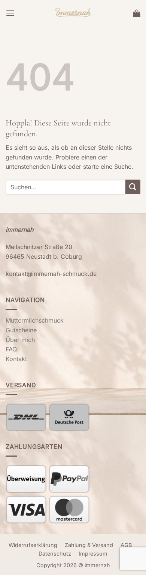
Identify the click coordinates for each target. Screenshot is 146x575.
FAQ (11, 349)
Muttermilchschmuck (35, 320)
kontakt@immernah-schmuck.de (51, 273)
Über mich (20, 340)
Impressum (93, 553)
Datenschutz (55, 553)
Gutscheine (21, 330)
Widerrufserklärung (33, 545)
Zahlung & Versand (89, 545)
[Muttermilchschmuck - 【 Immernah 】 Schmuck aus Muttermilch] (73, 13)
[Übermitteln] (132, 187)
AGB (126, 545)
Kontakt (16, 359)
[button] (10, 13)
